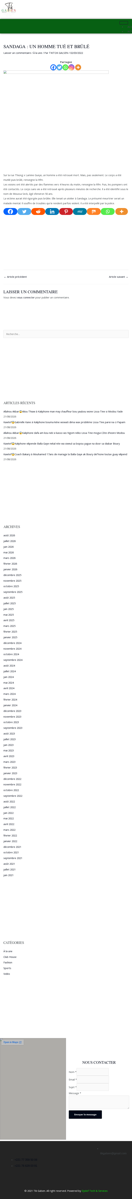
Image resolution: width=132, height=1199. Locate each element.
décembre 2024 (12, 643)
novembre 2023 (12, 716)
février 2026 (10, 563)
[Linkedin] (52, 211)
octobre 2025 (11, 586)
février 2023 (10, 767)
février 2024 (10, 699)
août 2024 (9, 665)
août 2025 (9, 597)
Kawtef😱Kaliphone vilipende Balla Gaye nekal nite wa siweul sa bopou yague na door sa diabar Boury (61, 443)
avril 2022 (8, 824)
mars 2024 (9, 693)
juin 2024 (8, 677)
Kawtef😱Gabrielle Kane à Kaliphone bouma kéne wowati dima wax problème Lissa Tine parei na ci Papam (64, 422)
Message (75, 1093)
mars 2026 (9, 558)
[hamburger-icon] (123, 22)
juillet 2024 (9, 671)
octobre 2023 (11, 722)
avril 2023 (8, 756)
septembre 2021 (12, 858)
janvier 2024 (10, 705)
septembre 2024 (12, 660)
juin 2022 (8, 813)
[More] (78, 67)
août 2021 (9, 863)
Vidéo (6, 973)
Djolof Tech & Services (95, 1190)
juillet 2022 (9, 807)
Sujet (73, 1087)
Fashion (7, 962)
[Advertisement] (66, 147)
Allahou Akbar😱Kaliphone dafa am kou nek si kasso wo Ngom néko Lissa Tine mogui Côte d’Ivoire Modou (64, 433)
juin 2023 (8, 745)
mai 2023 (8, 750)
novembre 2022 (12, 784)
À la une (37, 53)
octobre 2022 (11, 790)
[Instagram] (71, 67)
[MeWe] (80, 211)
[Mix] (94, 211)
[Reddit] (38, 211)
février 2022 (10, 835)
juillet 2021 (9, 869)
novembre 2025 (12, 580)
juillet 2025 (9, 603)
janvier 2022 (10, 841)
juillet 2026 (9, 541)
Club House (9, 957)
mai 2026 (8, 552)
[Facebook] (53, 67)
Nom (72, 1072)
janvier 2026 (10, 569)
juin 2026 (8, 546)
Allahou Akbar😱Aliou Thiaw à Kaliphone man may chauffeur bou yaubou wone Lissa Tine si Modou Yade (63, 411)
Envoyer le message (85, 1114)
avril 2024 (8, 688)
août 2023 (9, 733)
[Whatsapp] (65, 67)
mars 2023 (9, 761)
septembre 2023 (12, 727)
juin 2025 (8, 609)
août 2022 (9, 801)
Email (73, 1079)
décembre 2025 (12, 575)
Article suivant (118, 276)
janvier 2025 (10, 637)
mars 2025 (9, 626)
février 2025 (10, 631)
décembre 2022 (12, 779)
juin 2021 (8, 875)
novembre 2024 (12, 648)
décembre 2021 (12, 846)
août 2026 (9, 535)
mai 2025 (8, 614)
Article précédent (15, 276)
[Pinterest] (66, 211)
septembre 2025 (12, 592)
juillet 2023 (9, 739)
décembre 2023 (12, 711)
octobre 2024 (11, 654)
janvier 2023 (10, 773)
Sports (7, 968)
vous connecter (26, 297)
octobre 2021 (11, 852)
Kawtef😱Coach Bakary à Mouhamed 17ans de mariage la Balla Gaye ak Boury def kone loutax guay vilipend (65, 454)
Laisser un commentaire (17, 53)
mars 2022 (9, 829)
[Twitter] (59, 67)
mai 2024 (8, 682)
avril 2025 (8, 620)
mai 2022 (8, 818)
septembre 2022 (12, 795)
